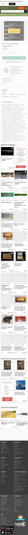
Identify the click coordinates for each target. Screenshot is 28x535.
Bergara (3, 467)
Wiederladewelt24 (5, 451)
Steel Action (3, 465)
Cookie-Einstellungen (5, 521)
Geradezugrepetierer (18, 467)
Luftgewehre (17, 464)
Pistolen (16, 465)
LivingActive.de (4, 447)
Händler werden (17, 499)
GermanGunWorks (7, 81)
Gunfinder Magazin (18, 505)
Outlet (2, 507)
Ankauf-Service (17, 504)
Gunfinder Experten (18, 502)
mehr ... (2, 453)
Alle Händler (3, 502)
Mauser (2, 459)
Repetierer (16, 459)
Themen (3, 505)
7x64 (2, 478)
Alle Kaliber (3, 504)
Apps (15, 508)
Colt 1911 (16, 450)
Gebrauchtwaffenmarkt (6, 510)
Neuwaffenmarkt (5, 508)
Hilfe (15, 498)
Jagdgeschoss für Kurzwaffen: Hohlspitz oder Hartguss (20, 480)
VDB (2, 450)
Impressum (3, 522)
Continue (12, 4)
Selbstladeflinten (17, 462)
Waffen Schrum (4, 448)
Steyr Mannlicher (5, 464)
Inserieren (21, 8)
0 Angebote (4, 83)
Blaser (2, 462)
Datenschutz (4, 519)
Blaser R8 (16, 444)
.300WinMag (4, 476)
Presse (15, 510)
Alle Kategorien (4, 499)
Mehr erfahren (13, 74)
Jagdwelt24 (3, 444)
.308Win (3, 474)
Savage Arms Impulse (19, 453)
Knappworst (3, 445)
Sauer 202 (16, 445)
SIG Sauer (3, 461)
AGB (2, 516)
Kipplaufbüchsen (17, 461)
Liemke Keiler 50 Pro (18, 448)
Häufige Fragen (4, 524)
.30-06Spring (4, 475)
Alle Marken (3, 498)
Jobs (15, 507)
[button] (25, 8)
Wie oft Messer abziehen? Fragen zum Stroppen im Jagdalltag (19, 475)
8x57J (2, 479)
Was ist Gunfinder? (18, 501)
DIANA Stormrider (18, 451)
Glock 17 (16, 447)
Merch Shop (16, 511)
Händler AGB (4, 518)
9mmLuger (3, 481)
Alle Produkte (4, 501)
